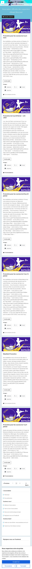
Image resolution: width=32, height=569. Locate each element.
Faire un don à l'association (11, 508)
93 (26, 483)
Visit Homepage (16, 2)
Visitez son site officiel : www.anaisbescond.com (16, 522)
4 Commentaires (9, 172)
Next (26, 485)
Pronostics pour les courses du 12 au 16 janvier (16, 264)
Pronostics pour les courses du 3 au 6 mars (16, 26)
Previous (6, 483)
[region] (16, 557)
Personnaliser (8, 566)
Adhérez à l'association (10, 505)
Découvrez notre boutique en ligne (12, 512)
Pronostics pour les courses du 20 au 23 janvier (16, 184)
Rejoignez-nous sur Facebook (11, 515)
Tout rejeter (23, 566)
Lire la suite (7, 81)
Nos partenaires (8, 498)
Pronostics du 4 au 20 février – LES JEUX (16, 106)
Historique (6, 494)
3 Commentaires (9, 252)
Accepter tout (16, 561)
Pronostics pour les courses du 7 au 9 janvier (16, 415)
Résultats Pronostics (16, 344)
